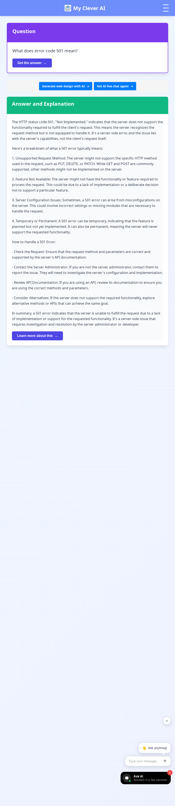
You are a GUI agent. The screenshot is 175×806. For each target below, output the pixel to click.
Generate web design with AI (63, 86)
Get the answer (30, 63)
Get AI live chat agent (113, 86)
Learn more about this (35, 336)
